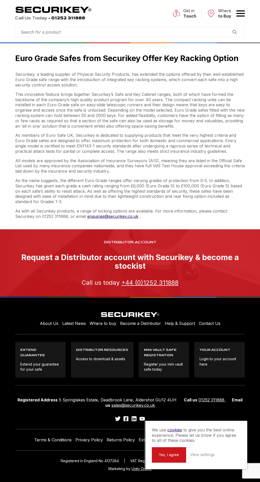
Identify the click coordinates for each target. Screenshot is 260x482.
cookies (174, 429)
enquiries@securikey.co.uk (112, 216)
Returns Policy (121, 439)
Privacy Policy (89, 439)
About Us (49, 323)
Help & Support (180, 323)
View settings (202, 454)
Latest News (74, 323)
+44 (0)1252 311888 (149, 282)
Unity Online (142, 468)
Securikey (53, 9)
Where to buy (103, 323)
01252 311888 (212, 399)
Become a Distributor (140, 323)
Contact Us (209, 323)
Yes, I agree (169, 455)
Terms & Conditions (53, 439)
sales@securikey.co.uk (133, 405)
